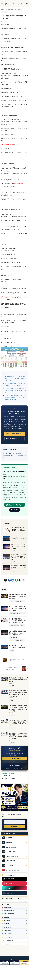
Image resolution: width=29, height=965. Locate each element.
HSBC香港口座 (14, 933)
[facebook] (9, 580)
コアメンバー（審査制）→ (14, 765)
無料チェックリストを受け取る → (14, 434)
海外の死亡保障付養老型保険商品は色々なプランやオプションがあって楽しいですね (18, 567)
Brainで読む (14, 510)
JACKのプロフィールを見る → (14, 758)
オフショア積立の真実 (14, 914)
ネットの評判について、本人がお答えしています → (14, 768)
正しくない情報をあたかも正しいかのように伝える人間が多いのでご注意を (15, 390)
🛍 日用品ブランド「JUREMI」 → (9, 778)
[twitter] (5, 580)
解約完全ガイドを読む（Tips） (14, 505)
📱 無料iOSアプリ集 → (7, 781)
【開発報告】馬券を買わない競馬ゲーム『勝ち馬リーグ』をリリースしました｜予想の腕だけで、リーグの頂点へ (18, 708)
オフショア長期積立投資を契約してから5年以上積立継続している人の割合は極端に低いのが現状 (15, 397)
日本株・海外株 (14, 927)
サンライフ (4, 585)
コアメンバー (14, 920)
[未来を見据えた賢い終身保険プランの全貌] (12, 580)
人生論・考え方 (14, 930)
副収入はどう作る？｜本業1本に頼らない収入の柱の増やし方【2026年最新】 (18, 679)
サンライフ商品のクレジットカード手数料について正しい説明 (18, 537)
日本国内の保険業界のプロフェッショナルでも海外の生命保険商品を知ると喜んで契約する (17, 621)
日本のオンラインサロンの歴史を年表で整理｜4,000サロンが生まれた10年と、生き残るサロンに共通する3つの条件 (18, 735)
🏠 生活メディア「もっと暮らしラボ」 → (11, 775)
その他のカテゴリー (7, 944)
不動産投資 (14, 923)
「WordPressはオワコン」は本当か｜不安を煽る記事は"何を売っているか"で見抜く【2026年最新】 (18, 722)
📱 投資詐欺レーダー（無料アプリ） (13, 453)
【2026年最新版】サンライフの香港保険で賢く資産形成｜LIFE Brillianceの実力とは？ (15, 378)
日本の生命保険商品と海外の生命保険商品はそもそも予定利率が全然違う (17, 596)
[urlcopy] (23, 580)
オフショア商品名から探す (8, 940)
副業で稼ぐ (14, 917)
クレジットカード (14, 937)
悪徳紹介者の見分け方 (14, 910)
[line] (16, 580)
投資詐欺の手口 (14, 907)
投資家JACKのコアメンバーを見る (14, 438)
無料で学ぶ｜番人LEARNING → (14, 762)
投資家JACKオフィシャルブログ (14, 4)
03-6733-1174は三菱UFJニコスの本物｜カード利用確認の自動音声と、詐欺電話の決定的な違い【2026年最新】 (18, 693)
